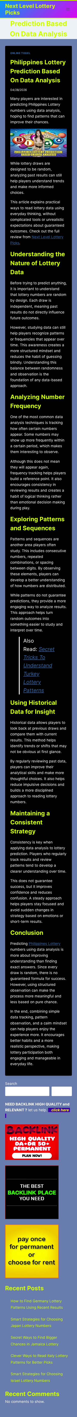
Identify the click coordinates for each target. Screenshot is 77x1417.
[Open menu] (68, 9)
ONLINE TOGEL (20, 53)
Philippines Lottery (44, 943)
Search (11, 1083)
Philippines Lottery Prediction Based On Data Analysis (38, 71)
